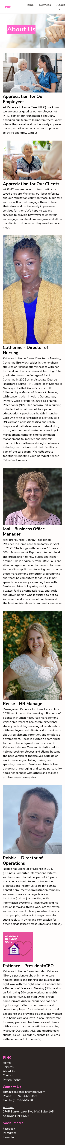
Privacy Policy (12, 1080)
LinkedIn (8, 1137)
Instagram (9, 1133)
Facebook (9, 1129)
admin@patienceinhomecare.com (24, 1092)
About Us (9, 1071)
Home (30, 5)
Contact (8, 1075)
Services (45, 5)
